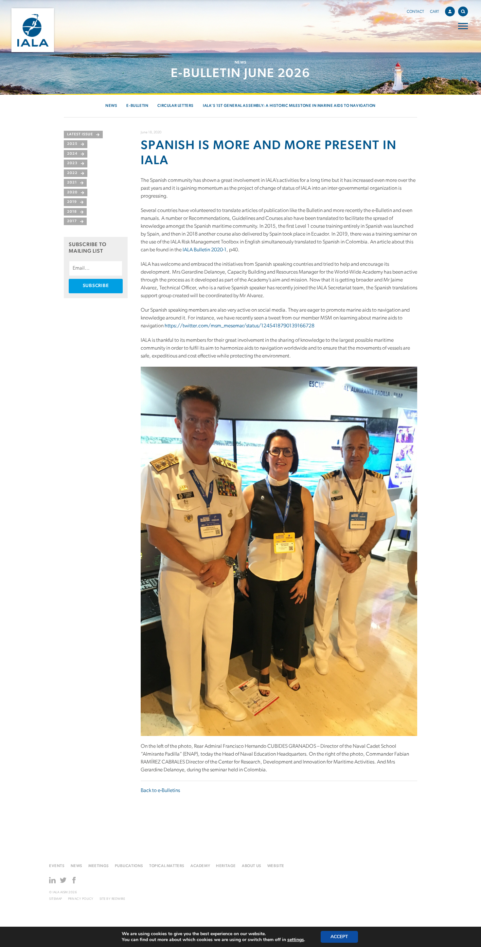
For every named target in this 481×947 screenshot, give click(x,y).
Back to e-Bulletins (160, 790)
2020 (72, 192)
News (111, 106)
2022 (72, 173)
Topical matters (167, 866)
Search (463, 11)
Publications (129, 866)
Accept (339, 937)
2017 (72, 221)
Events (57, 866)
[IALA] (32, 30)
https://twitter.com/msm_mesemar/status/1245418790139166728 (239, 326)
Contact (415, 12)
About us (251, 866)
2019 (72, 202)
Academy (200, 866)
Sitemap (55, 899)
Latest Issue (80, 134)
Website (275, 866)
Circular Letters (175, 106)
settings (295, 940)
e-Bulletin (137, 106)
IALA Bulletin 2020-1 (204, 250)
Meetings (98, 866)
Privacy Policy (81, 899)
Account (450, 11)
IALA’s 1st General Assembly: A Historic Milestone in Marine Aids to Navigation (289, 106)
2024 (72, 154)
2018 (72, 212)
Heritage (226, 866)
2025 (72, 144)
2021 (72, 182)
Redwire (118, 899)
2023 (72, 163)
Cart (434, 12)
